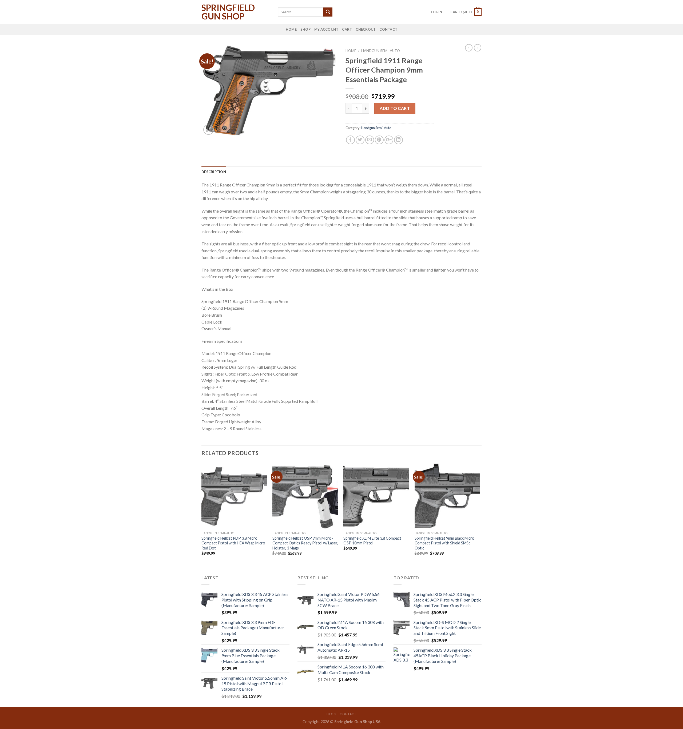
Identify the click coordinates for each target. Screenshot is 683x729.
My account (326, 29)
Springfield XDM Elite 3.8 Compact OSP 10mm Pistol (372, 540)
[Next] (480, 513)
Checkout (366, 29)
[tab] (213, 171)
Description (213, 172)
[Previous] (202, 513)
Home (291, 29)
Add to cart (395, 108)
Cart (347, 29)
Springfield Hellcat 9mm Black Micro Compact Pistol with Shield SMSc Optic (444, 543)
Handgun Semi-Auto (380, 51)
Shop (305, 29)
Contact (388, 29)
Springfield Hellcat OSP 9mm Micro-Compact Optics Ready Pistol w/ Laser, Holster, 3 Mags (305, 543)
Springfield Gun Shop (228, 12)
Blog (331, 714)
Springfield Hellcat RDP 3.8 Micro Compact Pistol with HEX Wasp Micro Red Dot (233, 543)
